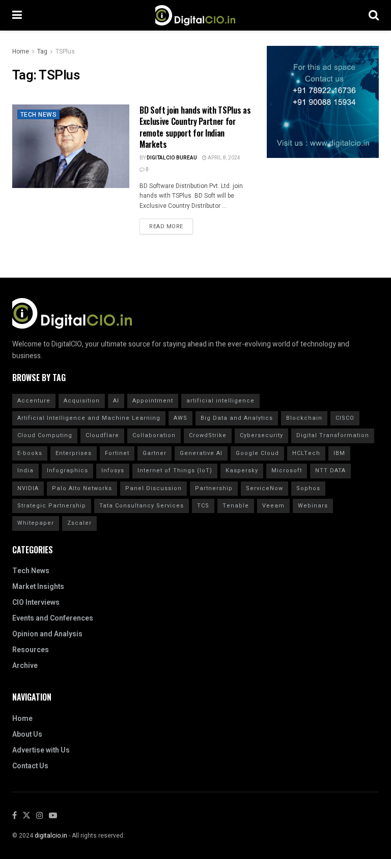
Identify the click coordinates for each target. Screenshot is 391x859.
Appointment (152, 400)
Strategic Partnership (51, 505)
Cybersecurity (261, 435)
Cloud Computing (44, 435)
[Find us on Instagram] (39, 816)
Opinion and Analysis (47, 634)
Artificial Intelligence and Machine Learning (88, 418)
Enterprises (73, 453)
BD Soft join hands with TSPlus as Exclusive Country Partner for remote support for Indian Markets (194, 127)
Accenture (33, 400)
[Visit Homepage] (195, 15)
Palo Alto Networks (82, 488)
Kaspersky (242, 470)
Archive (25, 665)
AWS (180, 418)
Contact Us (30, 766)
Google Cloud (257, 453)
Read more (171, 225)
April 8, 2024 (223, 158)
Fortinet (117, 453)
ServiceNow (264, 488)
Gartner (154, 453)
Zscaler (79, 523)
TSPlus (65, 51)
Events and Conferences (52, 618)
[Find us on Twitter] (26, 816)
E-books (29, 453)
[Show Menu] (17, 15)
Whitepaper (35, 523)
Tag (42, 51)
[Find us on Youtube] (53, 816)
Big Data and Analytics (237, 418)
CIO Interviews (36, 602)
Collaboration (154, 435)
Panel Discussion (153, 488)
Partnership (214, 488)
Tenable (235, 505)
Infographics (67, 470)
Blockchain (304, 418)
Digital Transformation (332, 435)
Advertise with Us (41, 750)
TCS (203, 505)
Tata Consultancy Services (141, 505)
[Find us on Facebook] (14, 816)
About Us (27, 734)
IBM (339, 453)
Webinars (313, 505)
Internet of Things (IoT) (174, 470)
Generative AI (201, 453)
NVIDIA (28, 488)
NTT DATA (330, 470)
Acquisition (82, 400)
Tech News (38, 114)
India (25, 470)
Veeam (273, 505)
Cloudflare (102, 435)
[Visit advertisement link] (323, 102)
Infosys (112, 470)
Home (20, 51)
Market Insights (38, 586)
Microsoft (286, 470)
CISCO (345, 418)
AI (116, 400)
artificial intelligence (220, 400)
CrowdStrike (208, 435)
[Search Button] (374, 15)
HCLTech (306, 453)
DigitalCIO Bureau (172, 158)
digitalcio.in (51, 835)
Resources (30, 650)
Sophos (308, 488)
